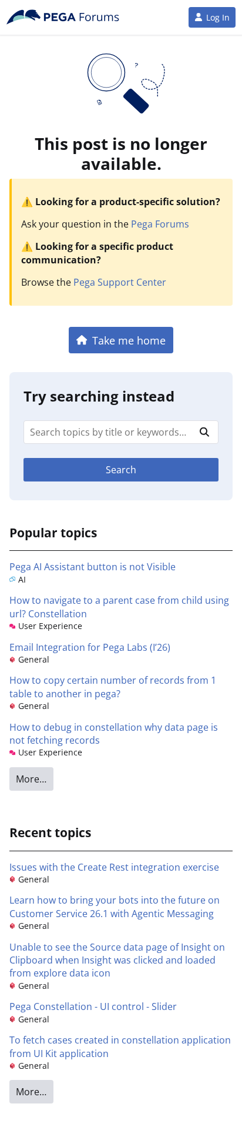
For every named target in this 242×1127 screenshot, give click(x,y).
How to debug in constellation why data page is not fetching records (113, 734)
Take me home (129, 340)
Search (121, 469)
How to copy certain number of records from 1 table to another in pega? (112, 687)
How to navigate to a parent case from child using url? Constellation (119, 607)
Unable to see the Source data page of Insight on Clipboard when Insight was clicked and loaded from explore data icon (117, 960)
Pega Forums (160, 224)
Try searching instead (98, 396)
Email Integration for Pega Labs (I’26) (89, 647)
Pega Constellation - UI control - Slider (93, 1006)
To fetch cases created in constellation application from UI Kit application (120, 1046)
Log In (218, 17)
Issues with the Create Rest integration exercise (114, 867)
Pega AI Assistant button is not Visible (92, 566)
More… (31, 778)
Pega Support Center (119, 282)
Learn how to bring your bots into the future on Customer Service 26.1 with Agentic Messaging (114, 906)
